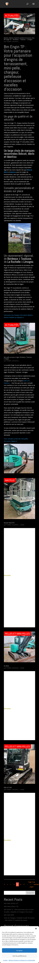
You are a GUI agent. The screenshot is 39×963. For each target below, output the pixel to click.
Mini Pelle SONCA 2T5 (11, 903)
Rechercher (30, 893)
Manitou (6, 383)
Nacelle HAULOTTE (9, 523)
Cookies (5, 960)
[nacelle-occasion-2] (19, 571)
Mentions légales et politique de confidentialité (22, 960)
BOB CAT (26, 381)
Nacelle (10, 480)
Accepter (19, 950)
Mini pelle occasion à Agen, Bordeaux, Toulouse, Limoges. (18, 358)
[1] (19, 704)
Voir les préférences (19, 956)
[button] (36, 929)
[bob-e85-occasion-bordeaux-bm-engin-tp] (19, 836)
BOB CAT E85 (8, 787)
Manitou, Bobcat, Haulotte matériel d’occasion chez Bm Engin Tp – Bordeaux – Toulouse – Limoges (19, 39)
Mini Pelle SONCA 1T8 (11, 906)
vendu (22, 525)
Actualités (11, 15)
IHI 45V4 (6, 666)
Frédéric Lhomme (12, 41)
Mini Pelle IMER (9, 915)
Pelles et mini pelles (17, 633)
